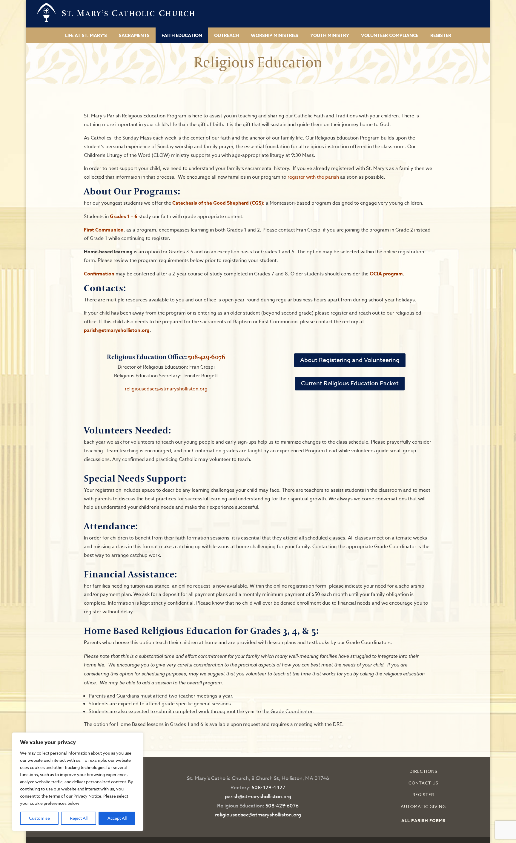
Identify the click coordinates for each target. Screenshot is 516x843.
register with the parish (312, 177)
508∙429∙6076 (282, 806)
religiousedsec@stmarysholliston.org (166, 389)
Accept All (117, 818)
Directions (423, 771)
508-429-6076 (206, 356)
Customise (39, 818)
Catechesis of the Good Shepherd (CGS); (219, 203)
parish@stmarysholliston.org (117, 330)
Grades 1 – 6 (123, 216)
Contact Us (423, 783)
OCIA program (386, 274)
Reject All (78, 818)
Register (423, 794)
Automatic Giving (423, 806)
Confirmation (99, 274)
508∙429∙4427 (268, 787)
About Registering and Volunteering (350, 360)
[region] (77, 781)
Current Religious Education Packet (350, 383)
